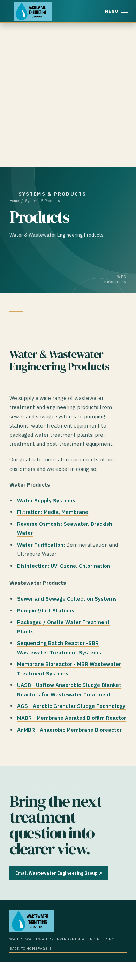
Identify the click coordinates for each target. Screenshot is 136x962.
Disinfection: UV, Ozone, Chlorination (63, 565)
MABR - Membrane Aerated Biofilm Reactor (71, 718)
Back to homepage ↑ (30, 948)
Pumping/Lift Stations (45, 610)
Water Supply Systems (46, 500)
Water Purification (40, 544)
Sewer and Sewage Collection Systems (67, 598)
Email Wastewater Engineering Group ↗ (58, 873)
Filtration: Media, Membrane (52, 512)
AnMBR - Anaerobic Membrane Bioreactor (69, 729)
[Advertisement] (68, 95)
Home (14, 200)
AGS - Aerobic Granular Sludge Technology (71, 706)
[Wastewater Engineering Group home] (33, 11)
